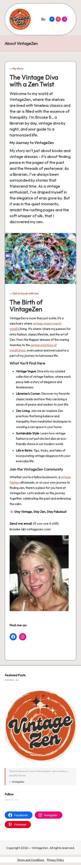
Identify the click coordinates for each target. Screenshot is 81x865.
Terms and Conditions (30, 859)
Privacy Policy (55, 859)
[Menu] (43, 19)
